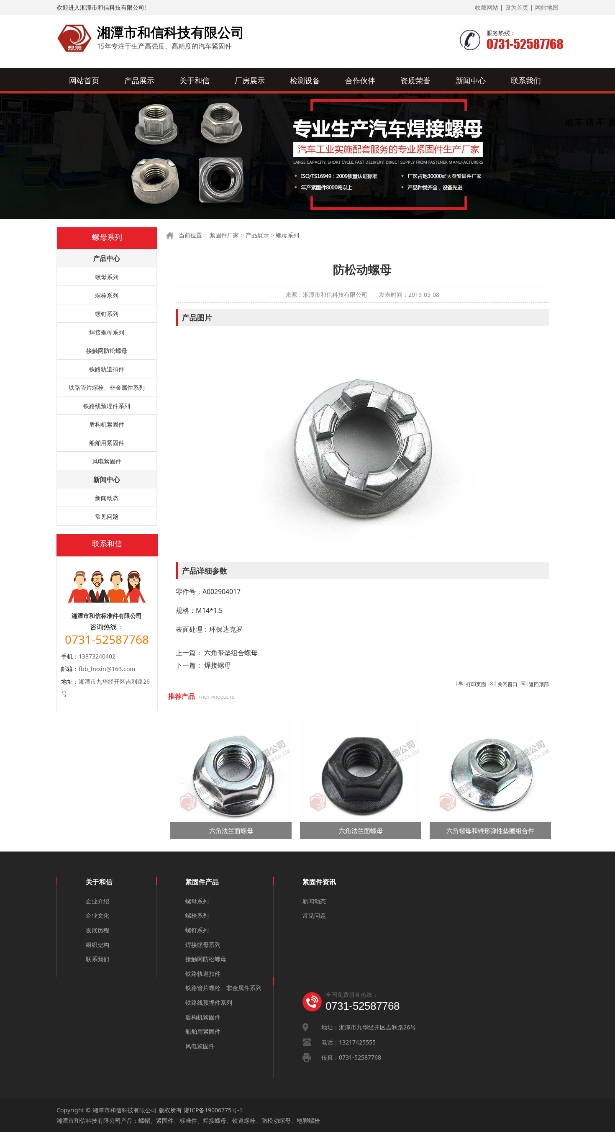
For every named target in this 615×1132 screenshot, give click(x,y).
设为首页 (516, 7)
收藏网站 (486, 7)
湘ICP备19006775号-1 (213, 1110)
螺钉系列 (106, 314)
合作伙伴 (360, 80)
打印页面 (476, 684)
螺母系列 (287, 235)
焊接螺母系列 (106, 332)
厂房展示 (250, 80)
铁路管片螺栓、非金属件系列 (107, 387)
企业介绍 (97, 901)
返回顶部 (539, 684)
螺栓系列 (106, 295)
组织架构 (97, 945)
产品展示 (139, 80)
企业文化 (97, 915)
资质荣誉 (415, 80)
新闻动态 (106, 498)
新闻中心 (471, 80)
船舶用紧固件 (106, 443)
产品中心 (106, 258)
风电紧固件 (106, 461)
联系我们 (526, 80)
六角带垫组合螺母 (231, 652)
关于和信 (194, 80)
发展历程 (97, 930)
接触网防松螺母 (106, 351)
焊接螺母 (217, 665)
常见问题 (106, 516)
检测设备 (305, 80)
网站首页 (84, 80)
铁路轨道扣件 (106, 369)
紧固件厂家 (224, 235)
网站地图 (547, 7)
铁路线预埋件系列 (106, 406)
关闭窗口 (507, 684)
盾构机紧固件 (106, 424)
